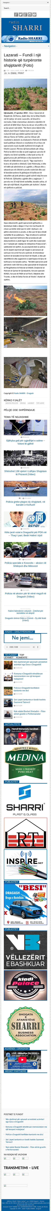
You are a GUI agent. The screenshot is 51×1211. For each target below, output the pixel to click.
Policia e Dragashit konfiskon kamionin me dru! (24, 1135)
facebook (16, 15)
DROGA (23, 403)
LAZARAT (31, 403)
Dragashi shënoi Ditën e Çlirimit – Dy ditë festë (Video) (25, 619)
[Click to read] (25, 427)
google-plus (25, 15)
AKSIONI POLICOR (12, 403)
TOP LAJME (40, 403)
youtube (34, 15)
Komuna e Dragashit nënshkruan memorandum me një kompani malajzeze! (28, 676)
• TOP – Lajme (10, 70)
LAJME (17, 70)
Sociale (22, 70)
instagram (30, 15)
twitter (21, 15)
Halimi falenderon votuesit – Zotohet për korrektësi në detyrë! (25, 612)
